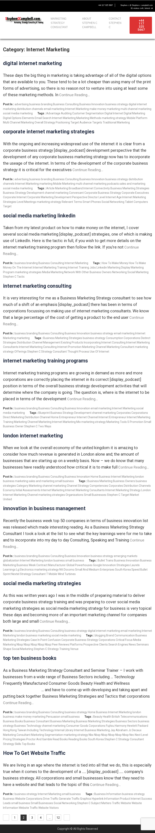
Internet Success (141, 798)
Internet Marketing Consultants (85, 490)
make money (97, 109)
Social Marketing (138, 272)
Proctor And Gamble (39, 739)
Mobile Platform (137, 118)
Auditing (66, 113)
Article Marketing (57, 188)
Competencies (99, 485)
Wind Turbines (67, 574)
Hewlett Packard (137, 725)
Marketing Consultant (120, 347)
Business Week (26, 565)
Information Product (117, 798)
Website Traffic (28, 807)
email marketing (54, 109)
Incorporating (92, 342)
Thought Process (78, 351)
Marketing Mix (72, 421)
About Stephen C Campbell (89, 23)
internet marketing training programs (45, 361)
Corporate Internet (15, 197)
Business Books (13, 721)
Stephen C (9, 276)
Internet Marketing (77, 109)
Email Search (43, 118)
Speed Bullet (139, 569)
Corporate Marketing (40, 197)
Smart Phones (92, 201)
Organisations (74, 494)
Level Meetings (26, 201)
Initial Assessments (28, 490)
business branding (40, 104)
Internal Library (63, 730)
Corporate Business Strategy (102, 192)
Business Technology (27, 725)
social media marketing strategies (42, 583)
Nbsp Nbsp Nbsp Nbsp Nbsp (34, 644)
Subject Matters (101, 803)
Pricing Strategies (14, 739)
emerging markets (125, 556)
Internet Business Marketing (92, 730)
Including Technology (40, 730)
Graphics (85, 798)
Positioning (63, 122)
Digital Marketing (134, 113)
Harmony (121, 725)
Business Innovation (92, 104)
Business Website (14, 798)
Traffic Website (121, 803)
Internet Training (78, 267)
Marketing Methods (88, 118)
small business (64, 481)
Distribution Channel (37, 417)
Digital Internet (114, 113)
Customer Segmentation (88, 113)
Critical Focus (124, 639)
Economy (9, 490)
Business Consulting (66, 104)
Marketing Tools (116, 421)
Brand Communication (120, 635)
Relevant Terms (72, 201)
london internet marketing (33, 436)
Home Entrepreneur (63, 417)
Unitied (7, 499)
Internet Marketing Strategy (123, 490)
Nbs (91, 734)
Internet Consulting (113, 342)
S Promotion (135, 421)
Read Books (60, 739)
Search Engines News (122, 644)
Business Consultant (37, 721)
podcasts (113, 183)
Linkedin (101, 267)
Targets (97, 122)
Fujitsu (110, 725)
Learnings (9, 569)
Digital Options (12, 118)
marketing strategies (28, 272)
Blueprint (44, 412)
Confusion (54, 639)
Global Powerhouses (79, 565)
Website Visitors (48, 807)
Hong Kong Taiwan (15, 730)
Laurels (135, 565)
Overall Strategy (45, 122)
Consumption (114, 338)
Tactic (21, 276)
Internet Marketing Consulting (38, 347)
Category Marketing (29, 485)
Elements (28, 118)
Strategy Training (59, 649)
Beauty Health (102, 716)
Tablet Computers (136, 201)
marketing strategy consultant (59, 23)
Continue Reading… (74, 95)
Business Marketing (99, 481)
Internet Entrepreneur (112, 417)
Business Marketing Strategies (129, 188)
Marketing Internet (50, 421)
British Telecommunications (129, 716)
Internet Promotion (69, 347)
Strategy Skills (12, 744)
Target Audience (81, 122)
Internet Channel (87, 417)
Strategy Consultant (54, 351)
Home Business (100, 476)
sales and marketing (132, 183)
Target (7, 206)
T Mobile (51, 574)
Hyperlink (98, 798)
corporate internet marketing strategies (48, 132)
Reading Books (77, 739)
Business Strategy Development (23, 192)
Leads (7, 803)
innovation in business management (44, 508)
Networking (119, 272)
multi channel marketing (135, 109)
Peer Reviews (60, 644)
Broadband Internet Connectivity (89, 188)
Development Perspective (70, 197)
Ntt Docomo (66, 569)
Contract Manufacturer (51, 565)
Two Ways (44, 426)
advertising (22, 104)
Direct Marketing (13, 417)
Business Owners (124, 481)
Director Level (96, 197)
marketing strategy (114, 118)
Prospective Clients (95, 644)
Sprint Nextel (11, 574)
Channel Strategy (78, 485)
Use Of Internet (99, 351)
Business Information (107, 794)
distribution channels (30, 109)
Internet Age (114, 197)
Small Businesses (95, 494)
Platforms (76, 644)
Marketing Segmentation (47, 734)
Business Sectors (126, 721)
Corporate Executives (135, 192)
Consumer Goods (77, 725)
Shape (7, 649)
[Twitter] (13, 5)
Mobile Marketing (64, 183)
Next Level (141, 734)
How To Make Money (115, 263)
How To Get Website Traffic (34, 753)
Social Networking (113, 201)
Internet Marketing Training (50, 267)
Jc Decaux (134, 730)
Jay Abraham (119, 730)
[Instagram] (30, 5)
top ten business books (29, 658)
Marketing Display (119, 267)
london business (54, 560)
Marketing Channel (94, 347)
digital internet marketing (32, 63)
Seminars (142, 644)
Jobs (93, 267)
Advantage (53, 113)
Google (97, 565)
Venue (74, 649)
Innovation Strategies (116, 565)
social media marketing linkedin (39, 216)
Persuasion (53, 716)
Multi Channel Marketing (18, 122)
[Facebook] (5, 5)
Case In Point (38, 639)
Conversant (76, 192)
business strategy (116, 104)
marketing (113, 109)
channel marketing (56, 192)
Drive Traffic (50, 798)
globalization (11, 560)
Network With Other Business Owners (88, 272)
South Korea (123, 569)
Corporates (123, 412)
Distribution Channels (137, 485)
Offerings (20, 351)
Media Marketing (53, 272)
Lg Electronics (25, 569)
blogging (100, 635)
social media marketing (18, 113)
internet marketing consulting (37, 286)
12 (58, 817)
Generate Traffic (69, 798)
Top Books (28, 744)
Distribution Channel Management (39, 342)
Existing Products (72, 342)
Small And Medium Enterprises (94, 569)
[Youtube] (22, 5)
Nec (131, 734)
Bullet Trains (105, 560)
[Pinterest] (39, 5)
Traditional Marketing (116, 122)
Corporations (132, 338)
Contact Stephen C (115, 23)
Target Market (130, 494)
